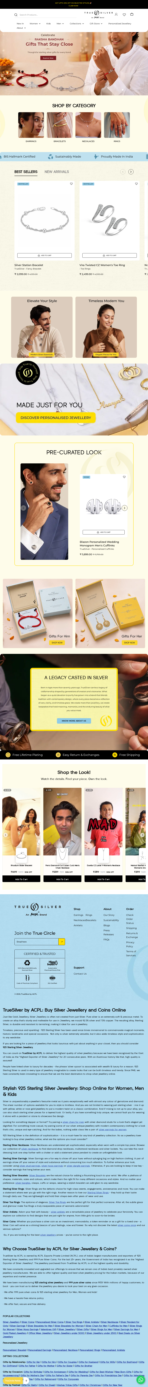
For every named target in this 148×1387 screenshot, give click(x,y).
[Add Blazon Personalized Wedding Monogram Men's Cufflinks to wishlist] (124, 476)
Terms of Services (131, 953)
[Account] (116, 14)
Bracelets (91, 920)
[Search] (16, 15)
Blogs (106, 925)
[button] (123, 90)
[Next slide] (124, 508)
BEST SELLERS (25, 172)
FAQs (106, 939)
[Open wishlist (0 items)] (124, 14)
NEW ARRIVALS (57, 172)
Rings (89, 915)
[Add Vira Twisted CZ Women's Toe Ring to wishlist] (136, 183)
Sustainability (111, 920)
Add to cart (21, 879)
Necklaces (80, 920)
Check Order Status (130, 919)
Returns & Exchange (132, 935)
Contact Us (80, 973)
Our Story (108, 915)
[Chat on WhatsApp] (140, 1379)
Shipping (131, 928)
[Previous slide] (23, 508)
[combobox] (45, 14)
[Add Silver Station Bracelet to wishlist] (71, 183)
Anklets (78, 925)
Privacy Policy (130, 944)
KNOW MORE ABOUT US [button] (74, 721)
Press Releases (108, 932)
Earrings (78, 915)
